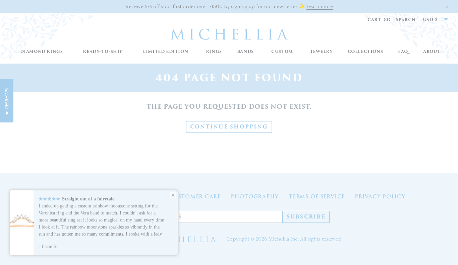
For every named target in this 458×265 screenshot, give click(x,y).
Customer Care (195, 197)
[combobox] (432, 19)
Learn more (319, 6)
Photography (255, 197)
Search (406, 19)
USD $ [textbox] (430, 19)
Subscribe (306, 217)
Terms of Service (317, 197)
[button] (213, 51)
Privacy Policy (380, 197)
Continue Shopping (229, 127)
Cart (379, 19)
